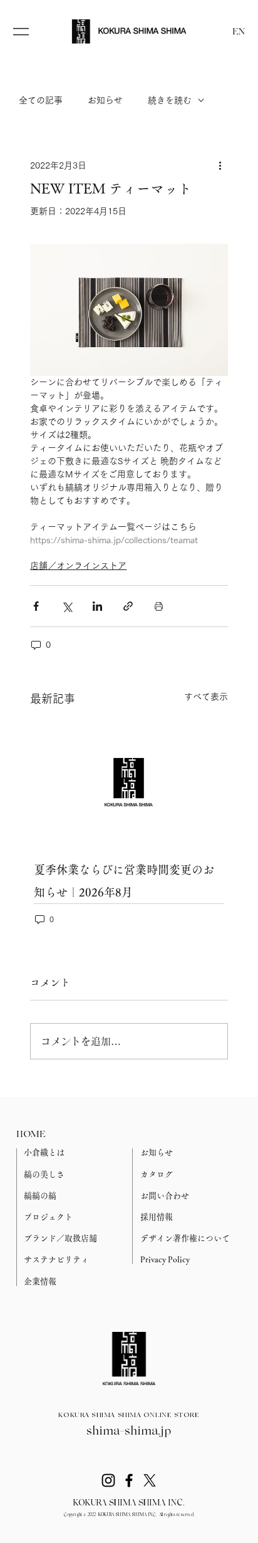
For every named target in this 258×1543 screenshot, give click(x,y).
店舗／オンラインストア (78, 565)
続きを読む (170, 100)
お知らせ (105, 100)
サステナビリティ (56, 1259)
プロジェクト (48, 1217)
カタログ (156, 1174)
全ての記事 (41, 100)
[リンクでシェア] (128, 606)
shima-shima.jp (128, 1431)
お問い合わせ (164, 1196)
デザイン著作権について (185, 1238)
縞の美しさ (44, 1174)
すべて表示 (206, 696)
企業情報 (40, 1281)
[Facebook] (129, 1480)
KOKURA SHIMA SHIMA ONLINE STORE (128, 1415)
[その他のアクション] (220, 165)
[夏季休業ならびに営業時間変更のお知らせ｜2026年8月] (129, 782)
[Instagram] (108, 1480)
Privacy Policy (165, 1259)
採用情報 (156, 1217)
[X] (149, 1480)
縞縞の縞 (40, 1196)
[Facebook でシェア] (36, 606)
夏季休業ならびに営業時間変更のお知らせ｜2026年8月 (124, 881)
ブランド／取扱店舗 (60, 1238)
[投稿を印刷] (159, 606)
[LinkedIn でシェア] (97, 606)
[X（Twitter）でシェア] (67, 606)
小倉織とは (44, 1152)
